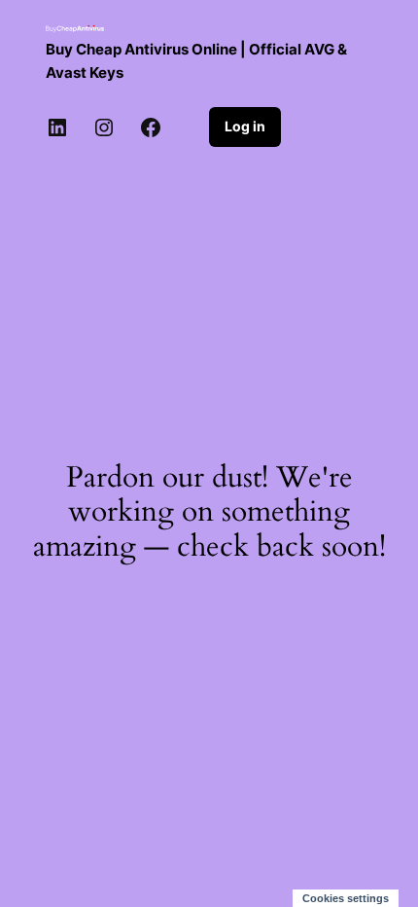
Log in (245, 126)
